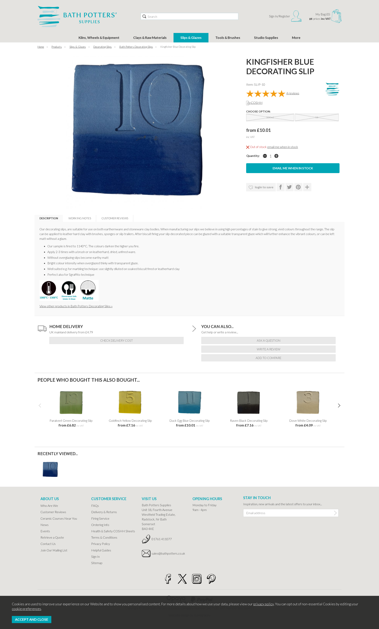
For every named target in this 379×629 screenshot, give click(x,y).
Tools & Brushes (227, 38)
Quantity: (253, 155)
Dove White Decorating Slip (308, 420)
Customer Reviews (53, 512)
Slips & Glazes (191, 38)
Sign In (95, 556)
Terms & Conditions (104, 537)
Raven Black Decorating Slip (249, 420)
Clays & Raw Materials (150, 38)
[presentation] (40, 405)
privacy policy (263, 604)
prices (322, 18)
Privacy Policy (100, 544)
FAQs (95, 505)
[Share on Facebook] (281, 187)
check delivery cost (116, 340)
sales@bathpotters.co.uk (168, 553)
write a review (268, 349)
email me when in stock (282, 147)
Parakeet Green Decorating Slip (71, 420)
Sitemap (96, 563)
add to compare (268, 358)
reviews (292, 93)
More (296, 38)
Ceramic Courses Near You (58, 518)
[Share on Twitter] (289, 187)
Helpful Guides (101, 550)
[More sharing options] (307, 187)
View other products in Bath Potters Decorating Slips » (76, 306)
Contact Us (48, 544)
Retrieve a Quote (52, 537)
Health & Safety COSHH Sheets (113, 531)
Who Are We (49, 505)
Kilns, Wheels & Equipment (99, 38)
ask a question (268, 340)
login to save (263, 187)
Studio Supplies (266, 38)
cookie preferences (26, 609)
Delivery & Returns (104, 512)
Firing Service (100, 518)
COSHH (257, 102)
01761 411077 (162, 539)
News (44, 525)
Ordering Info (100, 525)
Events (45, 531)
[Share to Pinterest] (298, 187)
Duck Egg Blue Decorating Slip (189, 420)
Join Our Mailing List (53, 550)
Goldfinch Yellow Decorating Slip (130, 420)
